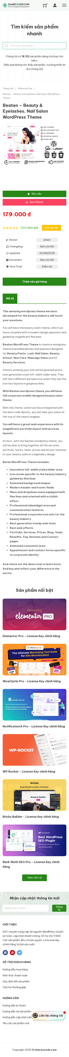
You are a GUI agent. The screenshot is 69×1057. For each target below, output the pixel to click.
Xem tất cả (34, 877)
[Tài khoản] (55, 5)
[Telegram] (19, 952)
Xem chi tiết (47, 246)
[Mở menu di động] (64, 5)
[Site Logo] (16, 5)
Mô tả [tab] (10, 298)
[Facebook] (5, 952)
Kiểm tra (47, 266)
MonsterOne (25, 88)
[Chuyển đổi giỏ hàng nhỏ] (45, 5)
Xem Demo (36, 202)
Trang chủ (8, 88)
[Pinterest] (12, 952)
